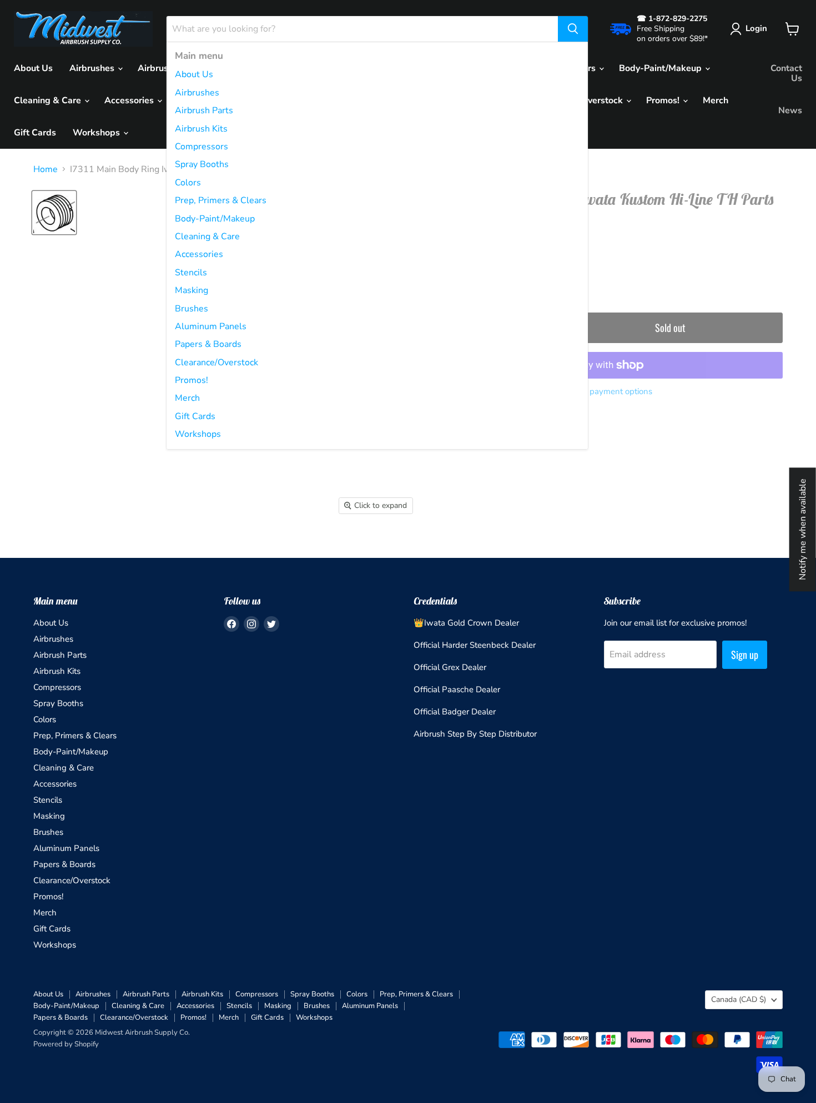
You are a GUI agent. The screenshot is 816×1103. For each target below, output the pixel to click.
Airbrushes (197, 93)
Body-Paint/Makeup (215, 219)
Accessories (199, 254)
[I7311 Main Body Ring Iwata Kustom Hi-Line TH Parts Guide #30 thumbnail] (54, 212)
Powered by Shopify (66, 1044)
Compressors (201, 146)
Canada (738, 999)
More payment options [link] (610, 391)
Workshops (198, 434)
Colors (188, 183)
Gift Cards (195, 416)
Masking (191, 290)
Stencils (191, 272)
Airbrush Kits (201, 129)
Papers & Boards (208, 344)
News (790, 110)
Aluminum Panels (210, 326)
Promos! (191, 380)
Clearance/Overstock (216, 362)
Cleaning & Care (207, 236)
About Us (194, 74)
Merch (187, 398)
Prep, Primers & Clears (220, 200)
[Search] (573, 29)
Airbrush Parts (204, 110)
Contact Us (786, 73)
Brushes (191, 309)
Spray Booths (202, 164)
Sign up (744, 654)
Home (45, 169)
